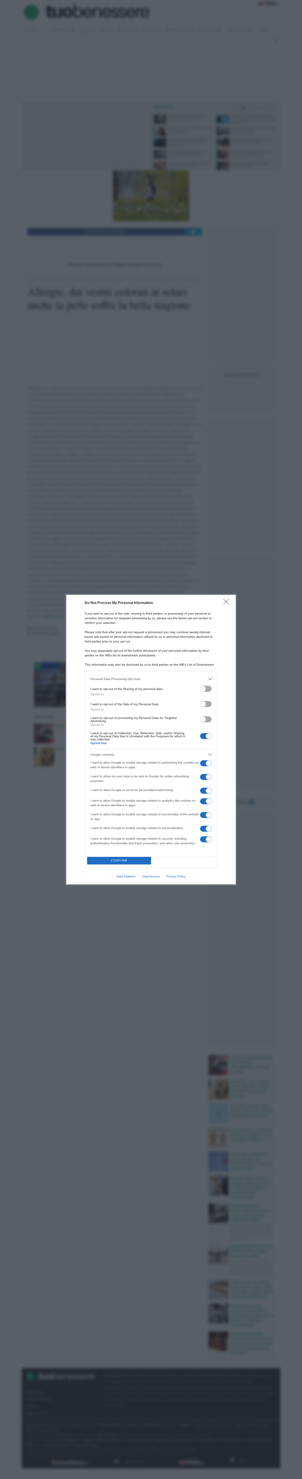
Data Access (151, 876)
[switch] (206, 689)
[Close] (227, 603)
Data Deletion (126, 876)
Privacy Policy (176, 876)
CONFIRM (119, 860)
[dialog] (151, 739)
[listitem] (151, 679)
